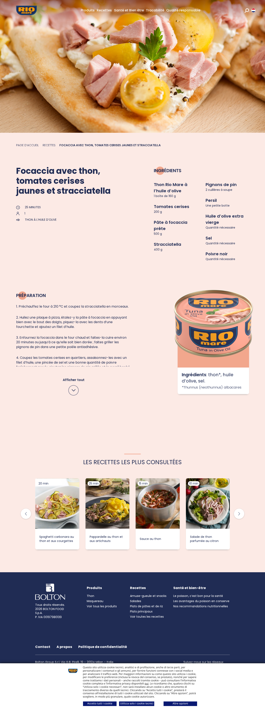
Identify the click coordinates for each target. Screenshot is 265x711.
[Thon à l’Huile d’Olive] (213, 349)
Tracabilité (155, 10)
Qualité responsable (183, 10)
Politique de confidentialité (102, 646)
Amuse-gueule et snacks (148, 596)
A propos (64, 646)
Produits (88, 10)
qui (147, 683)
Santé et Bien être (129, 10)
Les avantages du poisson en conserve (201, 601)
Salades (135, 601)
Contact (42, 646)
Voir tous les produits (102, 606)
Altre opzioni (180, 703)
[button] (239, 514)
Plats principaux (141, 611)
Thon (90, 596)
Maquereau (95, 601)
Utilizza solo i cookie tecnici (136, 703)
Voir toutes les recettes (147, 617)
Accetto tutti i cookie (99, 703)
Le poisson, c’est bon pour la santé (198, 596)
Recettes (104, 10)
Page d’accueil (27, 145)
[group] (57, 513)
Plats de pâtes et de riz (146, 606)
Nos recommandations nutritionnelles (200, 606)
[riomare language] (253, 10)
